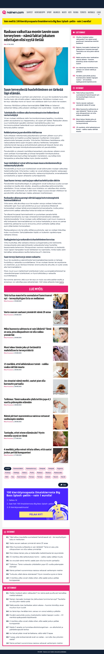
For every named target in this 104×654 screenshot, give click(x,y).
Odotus (24, 473)
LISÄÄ (99, 12)
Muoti (64, 12)
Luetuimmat (11, 588)
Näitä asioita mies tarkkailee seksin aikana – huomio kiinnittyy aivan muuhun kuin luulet (36, 606)
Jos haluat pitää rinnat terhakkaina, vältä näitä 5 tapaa (31, 633)
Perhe (32, 473)
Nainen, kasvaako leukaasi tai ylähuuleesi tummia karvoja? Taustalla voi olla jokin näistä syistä (37, 600)
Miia (5, 44)
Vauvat (55, 477)
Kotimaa (7, 473)
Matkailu (91, 12)
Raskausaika (58, 473)
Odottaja (16, 473)
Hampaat (42, 469)
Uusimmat (11, 532)
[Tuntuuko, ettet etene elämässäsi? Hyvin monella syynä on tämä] (60, 438)
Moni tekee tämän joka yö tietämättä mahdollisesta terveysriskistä (22, 349)
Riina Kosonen (8, 301)
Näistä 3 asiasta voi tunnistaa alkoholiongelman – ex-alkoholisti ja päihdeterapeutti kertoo (36, 628)
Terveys (83, 12)
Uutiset (48, 477)
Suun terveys (21, 477)
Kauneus (56, 12)
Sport (49, 12)
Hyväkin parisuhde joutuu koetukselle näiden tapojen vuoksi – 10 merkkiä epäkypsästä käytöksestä (36, 616)
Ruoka (75, 12)
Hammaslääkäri (18, 469)
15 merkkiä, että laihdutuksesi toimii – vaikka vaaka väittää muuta (26, 365)
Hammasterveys (31, 469)
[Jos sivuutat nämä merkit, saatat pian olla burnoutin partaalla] (60, 386)
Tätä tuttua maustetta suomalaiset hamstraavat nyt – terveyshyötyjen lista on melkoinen (28, 297)
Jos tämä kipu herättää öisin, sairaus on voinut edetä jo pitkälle (34, 611)
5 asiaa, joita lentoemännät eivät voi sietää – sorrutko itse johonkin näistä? (36, 638)
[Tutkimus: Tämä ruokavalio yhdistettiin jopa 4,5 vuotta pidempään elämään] (60, 405)
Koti (70, 12)
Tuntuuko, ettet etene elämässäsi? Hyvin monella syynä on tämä (24, 434)
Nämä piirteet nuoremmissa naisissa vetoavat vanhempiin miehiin (27, 417)
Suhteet (30, 12)
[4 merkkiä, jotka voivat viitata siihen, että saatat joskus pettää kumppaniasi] (60, 455)
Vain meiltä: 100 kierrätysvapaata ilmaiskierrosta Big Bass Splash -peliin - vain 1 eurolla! (47, 21)
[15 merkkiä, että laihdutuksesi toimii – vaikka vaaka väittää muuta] (60, 370)
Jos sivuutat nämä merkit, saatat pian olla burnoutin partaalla (24, 382)
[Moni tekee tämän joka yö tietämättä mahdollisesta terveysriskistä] (60, 353)
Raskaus (39, 473)
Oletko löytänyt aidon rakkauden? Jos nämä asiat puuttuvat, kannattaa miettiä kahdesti (37, 594)
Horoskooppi (40, 12)
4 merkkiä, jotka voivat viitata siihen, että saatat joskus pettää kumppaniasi (28, 451)
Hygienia (60, 469)
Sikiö (6, 477)
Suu (12, 477)
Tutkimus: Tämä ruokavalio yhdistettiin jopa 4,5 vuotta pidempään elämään (27, 401)
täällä (61, 282)
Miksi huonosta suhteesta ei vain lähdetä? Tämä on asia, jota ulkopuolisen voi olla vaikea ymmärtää (27, 331)
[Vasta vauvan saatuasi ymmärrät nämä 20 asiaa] (60, 318)
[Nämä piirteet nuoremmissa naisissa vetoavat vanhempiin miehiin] (60, 422)
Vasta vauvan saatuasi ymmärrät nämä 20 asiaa (27, 312)
